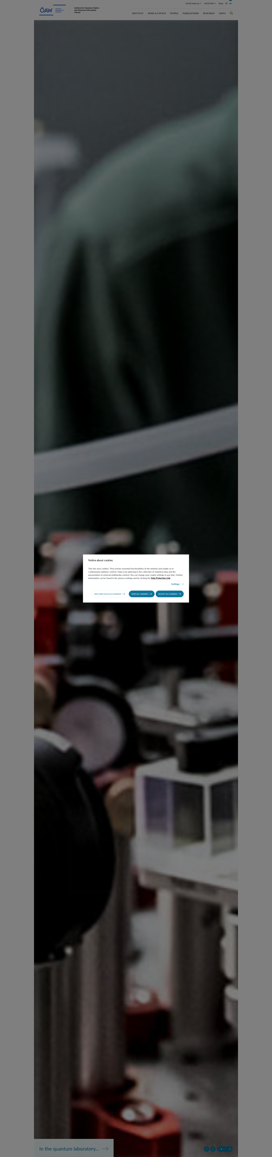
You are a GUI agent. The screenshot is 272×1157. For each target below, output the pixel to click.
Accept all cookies (167, 594)
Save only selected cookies (107, 594)
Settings (175, 584)
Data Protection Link (160, 578)
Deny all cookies (140, 594)
